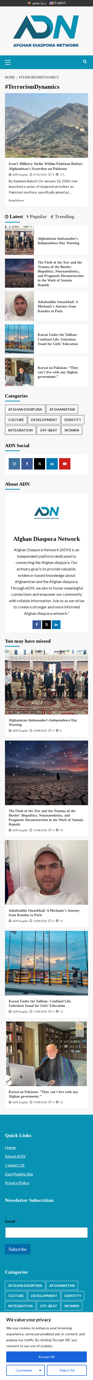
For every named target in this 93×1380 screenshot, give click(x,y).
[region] (46, 1346)
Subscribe (18, 1249)
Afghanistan (62, 409)
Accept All (46, 1357)
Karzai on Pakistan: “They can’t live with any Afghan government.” (58, 372)
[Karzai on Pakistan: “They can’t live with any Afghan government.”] (19, 371)
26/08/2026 (40, 730)
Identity (72, 420)
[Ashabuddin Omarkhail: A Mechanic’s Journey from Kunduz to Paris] (19, 305)
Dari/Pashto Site (19, 1174)
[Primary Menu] (10, 61)
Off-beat (48, 430)
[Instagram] (14, 464)
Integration (20, 430)
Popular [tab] (38, 216)
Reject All (67, 1370)
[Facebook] (27, 464)
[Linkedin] (52, 464)
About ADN (15, 1156)
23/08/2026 (40, 1011)
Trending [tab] (63, 216)
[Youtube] (64, 464)
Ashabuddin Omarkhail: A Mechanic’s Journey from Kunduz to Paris (58, 306)
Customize (24, 1370)
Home (10, 1147)
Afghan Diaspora (25, 409)
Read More (16, 200)
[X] (39, 464)
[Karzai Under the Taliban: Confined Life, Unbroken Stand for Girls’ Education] (19, 338)
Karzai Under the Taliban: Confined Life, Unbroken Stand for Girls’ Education (58, 339)
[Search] (85, 61)
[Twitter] (46, 624)
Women (71, 430)
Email (11, 1221)
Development (44, 420)
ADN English (20, 174)
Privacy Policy (17, 1182)
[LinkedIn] (56, 624)
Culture (16, 420)
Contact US (15, 1165)
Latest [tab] (15, 216)
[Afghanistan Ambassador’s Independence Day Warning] (19, 239)
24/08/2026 (40, 920)
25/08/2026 (40, 830)
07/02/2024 (40, 174)
